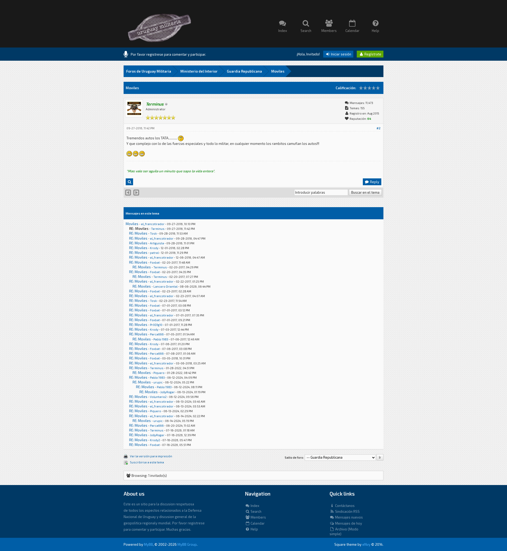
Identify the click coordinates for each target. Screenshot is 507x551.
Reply (374, 182)
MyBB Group (187, 544)
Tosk (153, 233)
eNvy (366, 544)
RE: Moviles (138, 233)
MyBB (148, 544)
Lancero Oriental (165, 286)
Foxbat (155, 262)
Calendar (257, 523)
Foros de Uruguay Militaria (148, 71)
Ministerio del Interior (199, 71)
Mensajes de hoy (348, 523)
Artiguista (157, 243)
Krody (154, 248)
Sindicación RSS (347, 511)
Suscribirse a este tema (147, 462)
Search (255, 511)
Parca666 (157, 334)
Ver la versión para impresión (151, 456)
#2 (379, 128)
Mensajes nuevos (348, 517)
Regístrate (372, 54)
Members (258, 517)
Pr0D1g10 (156, 324)
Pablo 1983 (160, 339)
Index (254, 506)
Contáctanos (344, 506)
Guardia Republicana (244, 71)
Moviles (277, 71)
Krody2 (155, 440)
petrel (154, 252)
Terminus (158, 228)
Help (254, 529)
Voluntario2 (158, 396)
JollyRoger (167, 392)
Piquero (159, 372)
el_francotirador (153, 224)
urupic (158, 382)
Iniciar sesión (340, 54)
